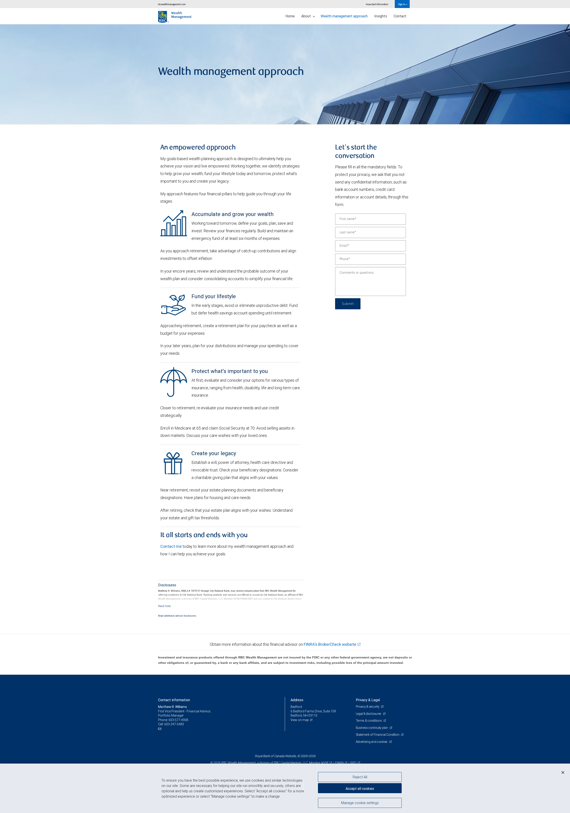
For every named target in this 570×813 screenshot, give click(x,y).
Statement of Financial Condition (378, 735)
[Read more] (164, 606)
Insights (380, 16)
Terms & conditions (369, 721)
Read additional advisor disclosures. (177, 615)
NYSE (324, 763)
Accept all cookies (360, 788)
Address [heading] (297, 700)
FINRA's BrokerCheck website (330, 644)
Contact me (171, 546)
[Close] (563, 772)
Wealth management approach (344, 16)
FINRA (339, 763)
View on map (300, 720)
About (306, 16)
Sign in (401, 4)
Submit (348, 304)
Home (290, 16)
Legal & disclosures (369, 714)
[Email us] (160, 729)
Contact (400, 16)
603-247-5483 (174, 724)
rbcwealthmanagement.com (172, 4)
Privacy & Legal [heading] (368, 700)
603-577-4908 (178, 720)
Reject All (360, 777)
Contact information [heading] (174, 700)
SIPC (353, 763)
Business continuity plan (372, 728)
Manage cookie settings (360, 802)
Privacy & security (368, 707)
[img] (285, 74)
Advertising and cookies (372, 742)
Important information (377, 4)
